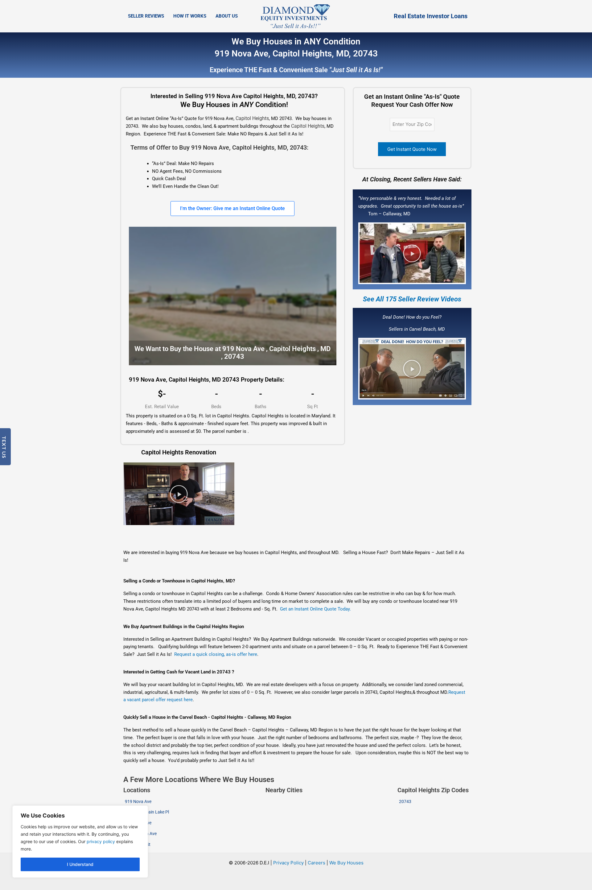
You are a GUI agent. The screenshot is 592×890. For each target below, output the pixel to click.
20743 (405, 801)
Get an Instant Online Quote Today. (315, 609)
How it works (189, 16)
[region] (80, 841)
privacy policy (101, 841)
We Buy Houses (346, 863)
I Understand (80, 864)
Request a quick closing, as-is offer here (215, 654)
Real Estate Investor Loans (430, 16)
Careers (316, 863)
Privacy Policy (288, 863)
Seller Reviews (146, 16)
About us (227, 16)
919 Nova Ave (138, 801)
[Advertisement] (259, 537)
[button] (412, 253)
